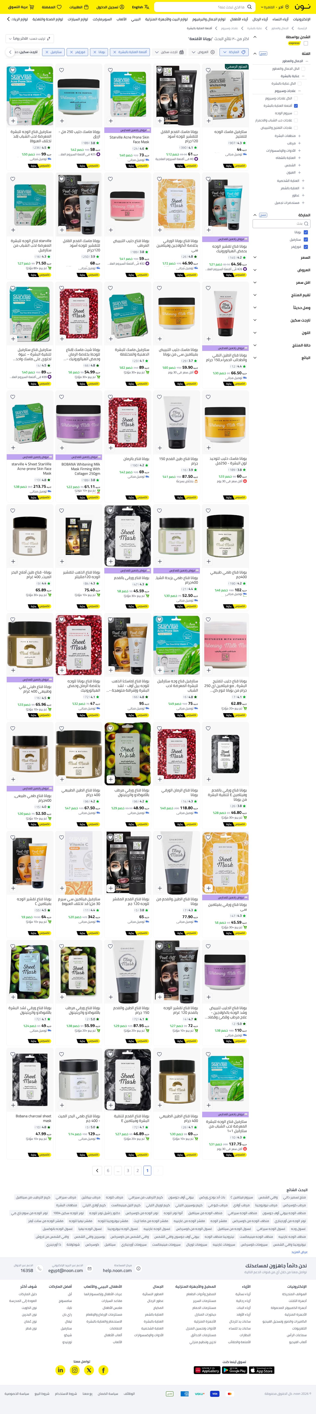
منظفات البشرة (66, 1205)
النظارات (245, 1335)
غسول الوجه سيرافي (271, 1229)
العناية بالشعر (154, 1314)
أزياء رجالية (243, 1301)
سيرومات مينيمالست (166, 1244)
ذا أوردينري (53, 1244)
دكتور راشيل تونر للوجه (104, 1213)
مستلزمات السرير (204, 1301)
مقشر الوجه (219, 1221)
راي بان (67, 1314)
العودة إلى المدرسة (23, 1301)
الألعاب (117, 1342)
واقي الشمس (268, 1197)
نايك (69, 1308)
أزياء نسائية (243, 1294)
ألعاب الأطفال (113, 1335)
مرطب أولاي (241, 1205)
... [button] (118, 1170)
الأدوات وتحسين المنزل (201, 1328)
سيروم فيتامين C (242, 1197)
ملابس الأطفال (112, 1308)
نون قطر (31, 1328)
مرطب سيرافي (66, 1197)
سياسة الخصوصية (17, 1394)
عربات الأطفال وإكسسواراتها (103, 1294)
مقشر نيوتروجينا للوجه (113, 1221)
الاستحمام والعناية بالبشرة (104, 1321)
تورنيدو (67, 1342)
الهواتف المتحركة (294, 1294)
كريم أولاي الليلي (94, 1205)
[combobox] (200, 7)
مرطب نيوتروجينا (266, 1205)
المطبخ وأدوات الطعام (201, 1294)
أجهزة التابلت (298, 1301)
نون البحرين (29, 1314)
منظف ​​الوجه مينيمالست (256, 1237)
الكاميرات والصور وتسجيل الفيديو (285, 1321)
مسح (263, 54)
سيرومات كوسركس (254, 1244)
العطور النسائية (153, 1294)
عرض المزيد (299, 1252)
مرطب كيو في (218, 1205)
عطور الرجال (155, 1301)
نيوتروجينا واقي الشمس (289, 1244)
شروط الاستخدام (66, 1394)
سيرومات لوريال (196, 1244)
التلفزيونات (299, 1328)
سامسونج (65, 1301)
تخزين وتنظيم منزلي (202, 1342)
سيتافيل (110, 1244)
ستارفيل (66, 1328)
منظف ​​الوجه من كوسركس (250, 1221)
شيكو (68, 1335)
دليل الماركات (28, 1294)
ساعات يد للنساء (240, 1328)
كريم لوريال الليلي (158, 1205)
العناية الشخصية (152, 1328)
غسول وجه (298, 1229)
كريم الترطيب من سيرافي (146, 1197)
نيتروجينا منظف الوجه (219, 1237)
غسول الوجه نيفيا (90, 1229)
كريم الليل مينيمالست (125, 1205)
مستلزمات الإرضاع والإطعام (104, 1314)
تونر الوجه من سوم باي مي (29, 1213)
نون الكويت (29, 1308)
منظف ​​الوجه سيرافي (242, 1213)
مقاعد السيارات (112, 1301)
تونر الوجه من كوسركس (142, 1213)
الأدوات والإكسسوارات (149, 1335)
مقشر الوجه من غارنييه (189, 1221)
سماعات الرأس (297, 1335)
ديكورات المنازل (205, 1314)
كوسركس (92, 1244)
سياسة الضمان (108, 1394)
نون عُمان (30, 1321)
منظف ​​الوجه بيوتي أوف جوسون (284, 1213)
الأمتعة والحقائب (239, 1342)
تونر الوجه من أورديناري (290, 1221)
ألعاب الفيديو (298, 1342)
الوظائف (129, 1394)
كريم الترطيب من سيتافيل (33, 1197)
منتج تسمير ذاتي (294, 1197)
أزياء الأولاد (243, 1314)
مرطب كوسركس (294, 1205)
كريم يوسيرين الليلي (188, 1205)
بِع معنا (87, 1394)
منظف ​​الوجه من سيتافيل (205, 1213)
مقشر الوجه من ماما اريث (151, 1221)
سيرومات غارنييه (224, 1244)
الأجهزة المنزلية (296, 1314)
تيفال (68, 1321)
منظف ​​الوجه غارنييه (292, 1237)
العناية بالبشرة (154, 1321)
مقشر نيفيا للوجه (80, 1221)
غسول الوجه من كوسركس (194, 1229)
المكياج (158, 1308)
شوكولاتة (73, 1244)
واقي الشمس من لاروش (52, 1237)
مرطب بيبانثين (91, 1197)
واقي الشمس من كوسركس (130, 1237)
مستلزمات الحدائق (203, 1335)
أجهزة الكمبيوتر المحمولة (289, 1308)
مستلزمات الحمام (204, 1308)
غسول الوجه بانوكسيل (58, 1229)
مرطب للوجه (114, 1197)
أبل (70, 1294)
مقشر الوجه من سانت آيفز (45, 1221)
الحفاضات (116, 1328)
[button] (158, 1170)
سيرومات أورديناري (134, 1244)
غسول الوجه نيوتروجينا (123, 1229)
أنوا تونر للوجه (173, 1213)
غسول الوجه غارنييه (157, 1229)
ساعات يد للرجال (240, 1321)
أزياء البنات (244, 1308)
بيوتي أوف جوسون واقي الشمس (176, 1237)
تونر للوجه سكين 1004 (68, 1213)
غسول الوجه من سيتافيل (234, 1229)
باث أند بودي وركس (212, 1197)
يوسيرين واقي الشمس (89, 1237)
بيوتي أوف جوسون (181, 1197)
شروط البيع (42, 1394)
